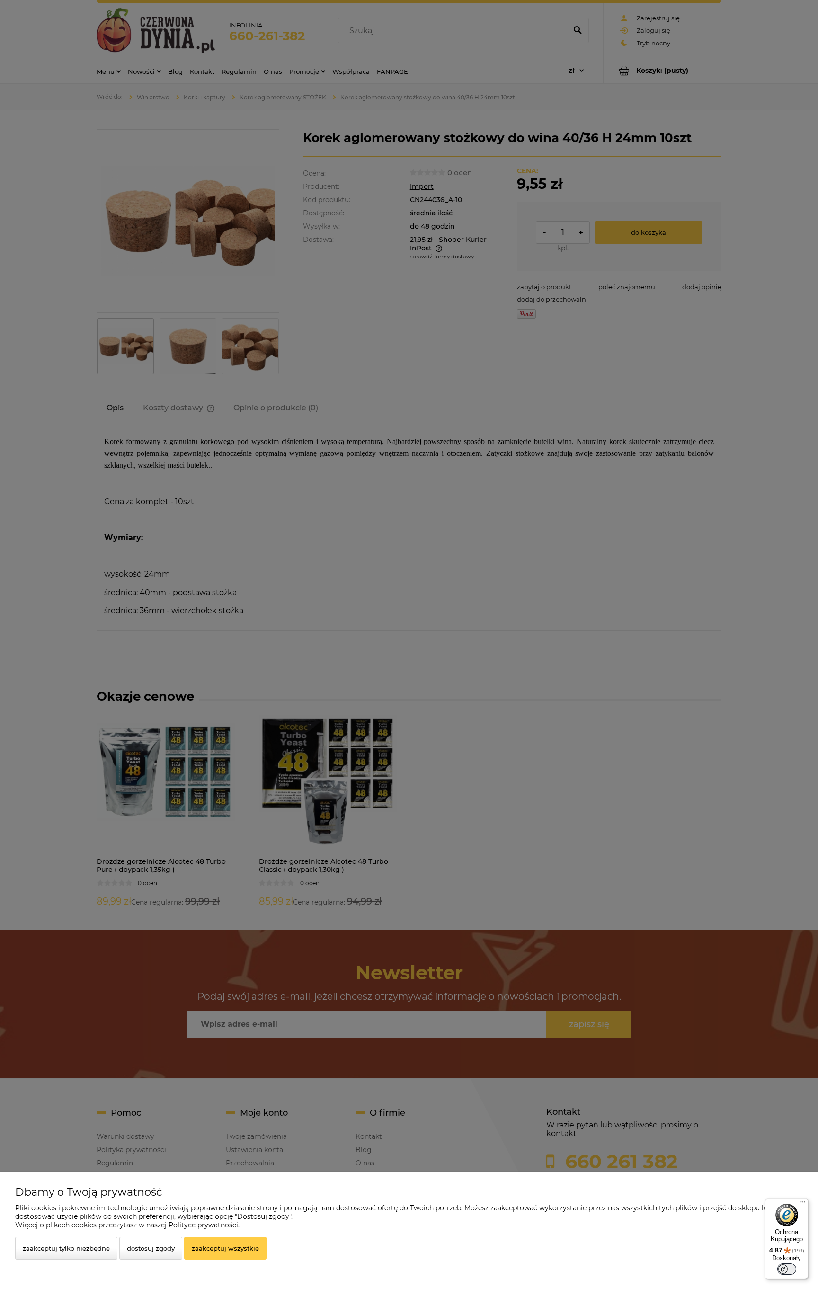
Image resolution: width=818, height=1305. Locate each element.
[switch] (786, 1269)
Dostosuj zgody (151, 1248)
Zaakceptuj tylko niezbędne (66, 1248)
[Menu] (803, 1204)
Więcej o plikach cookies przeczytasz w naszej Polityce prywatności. (127, 1225)
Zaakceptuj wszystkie (225, 1248)
